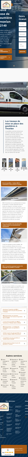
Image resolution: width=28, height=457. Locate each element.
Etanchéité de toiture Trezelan (23, 374)
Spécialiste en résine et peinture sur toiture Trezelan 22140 (23, 382)
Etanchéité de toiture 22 (19, 8)
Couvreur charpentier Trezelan (5, 381)
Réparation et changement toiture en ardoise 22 (9, 430)
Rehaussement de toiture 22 (3, 8)
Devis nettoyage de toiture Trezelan (6, 362)
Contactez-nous (19, 450)
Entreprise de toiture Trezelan (15, 370)
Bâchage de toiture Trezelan (14, 381)
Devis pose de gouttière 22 (9, 414)
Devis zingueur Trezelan (14, 387)
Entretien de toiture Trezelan (23, 368)
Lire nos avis (8, 454)
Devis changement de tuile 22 (6, 8)
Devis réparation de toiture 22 (13, 8)
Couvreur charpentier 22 (9, 407)
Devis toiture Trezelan (6, 386)
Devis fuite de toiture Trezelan (15, 375)
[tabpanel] (14, 34)
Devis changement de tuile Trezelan (5, 369)
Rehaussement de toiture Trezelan (6, 375)
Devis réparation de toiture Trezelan (24, 362)
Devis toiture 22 (9, 434)
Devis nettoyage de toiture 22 (9, 8)
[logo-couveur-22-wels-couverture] (6, 4)
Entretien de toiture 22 (16, 8)
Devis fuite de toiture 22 (9, 421)
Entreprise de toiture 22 (9, 425)
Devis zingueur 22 (10, 410)
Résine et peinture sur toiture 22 (22, 9)
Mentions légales (18, 448)
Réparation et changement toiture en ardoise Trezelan (15, 363)
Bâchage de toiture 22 (9, 418)
